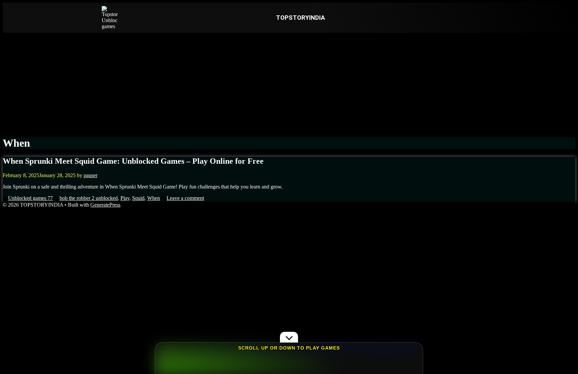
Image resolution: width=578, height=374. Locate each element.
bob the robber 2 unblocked (89, 198)
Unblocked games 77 (30, 198)
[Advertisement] (289, 83)
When (153, 198)
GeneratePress (105, 205)
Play (124, 198)
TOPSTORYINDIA (300, 17)
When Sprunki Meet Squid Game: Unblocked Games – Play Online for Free (133, 161)
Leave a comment (185, 198)
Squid (138, 198)
